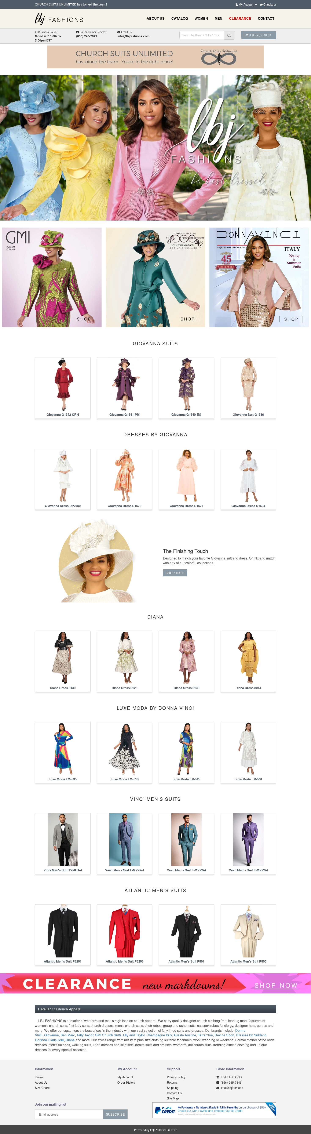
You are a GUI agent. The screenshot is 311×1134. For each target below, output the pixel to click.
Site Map (173, 1098)
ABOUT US (156, 18)
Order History (126, 1082)
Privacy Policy (176, 1077)
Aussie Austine (184, 1035)
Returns (172, 1082)
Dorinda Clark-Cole (49, 1039)
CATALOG (179, 18)
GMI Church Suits (108, 1035)
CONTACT (266, 18)
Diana (70, 1039)
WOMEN (201, 18)
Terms (39, 1077)
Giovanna (51, 1035)
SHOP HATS (175, 573)
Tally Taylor (85, 1035)
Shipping (173, 1088)
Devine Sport (224, 1035)
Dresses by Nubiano (251, 1035)
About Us (41, 1082)
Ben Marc (68, 1035)
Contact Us (174, 1093)
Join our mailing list (50, 1104)
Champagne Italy (159, 1035)
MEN (218, 18)
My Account (125, 1077)
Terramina (205, 1035)
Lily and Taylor (134, 1035)
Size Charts (42, 1088)
